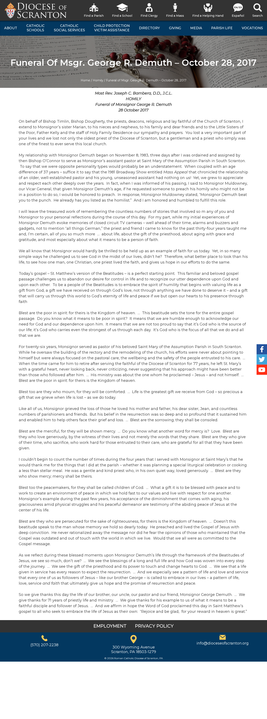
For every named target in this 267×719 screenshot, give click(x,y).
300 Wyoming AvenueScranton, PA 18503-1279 (133, 649)
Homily (98, 80)
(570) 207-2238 (44, 645)
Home (85, 80)
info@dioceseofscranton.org (222, 643)
